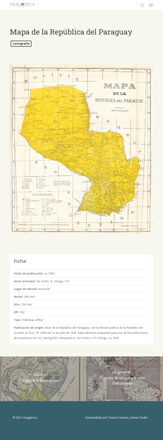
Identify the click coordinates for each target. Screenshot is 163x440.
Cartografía (21, 43)
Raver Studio (139, 417)
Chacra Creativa (118, 417)
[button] (151, 5)
